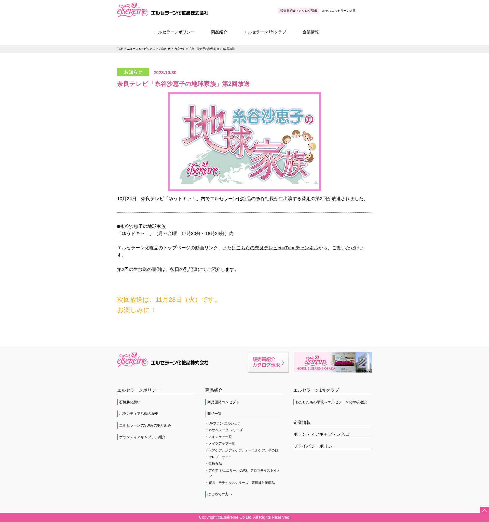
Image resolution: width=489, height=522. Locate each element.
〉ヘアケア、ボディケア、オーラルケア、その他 (241, 450)
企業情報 (311, 32)
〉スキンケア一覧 (218, 437)
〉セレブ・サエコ (218, 457)
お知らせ (164, 48)
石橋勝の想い (130, 402)
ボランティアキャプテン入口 (321, 434)
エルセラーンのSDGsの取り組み (145, 425)
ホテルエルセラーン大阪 (339, 10)
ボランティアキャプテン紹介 (142, 437)
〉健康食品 (213, 463)
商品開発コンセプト (223, 402)
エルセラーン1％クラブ (316, 390)
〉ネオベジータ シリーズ (224, 430)
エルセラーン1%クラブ (265, 32)
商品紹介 (219, 32)
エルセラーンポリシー (174, 32)
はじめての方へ (219, 494)
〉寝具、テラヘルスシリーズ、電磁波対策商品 (240, 483)
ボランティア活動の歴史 (138, 413)
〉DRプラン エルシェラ (223, 423)
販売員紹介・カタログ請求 (298, 10)
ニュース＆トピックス (141, 48)
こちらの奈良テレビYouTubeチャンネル (277, 247)
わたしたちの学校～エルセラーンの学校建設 (331, 402)
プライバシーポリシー (315, 446)
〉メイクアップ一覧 (220, 443)
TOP (120, 48)
